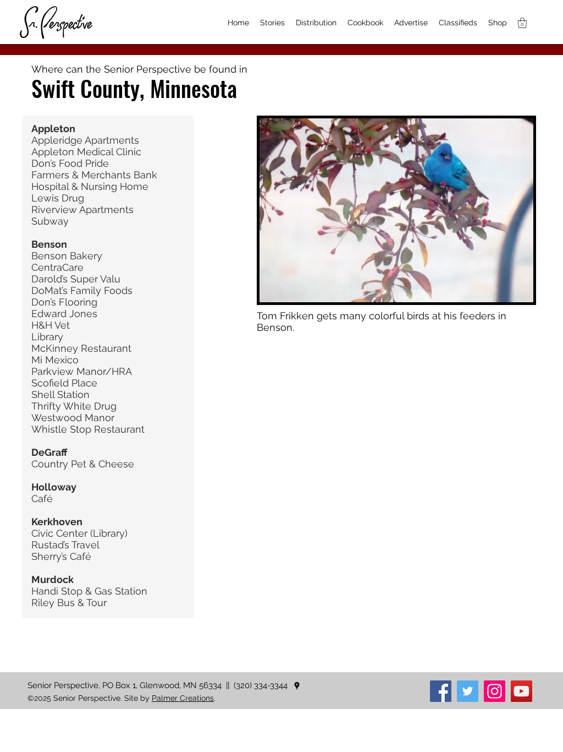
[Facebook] (440, 691)
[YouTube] (521, 691)
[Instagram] (494, 691)
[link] (522, 23)
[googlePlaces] (296, 685)
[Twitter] (467, 691)
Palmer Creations (183, 698)
